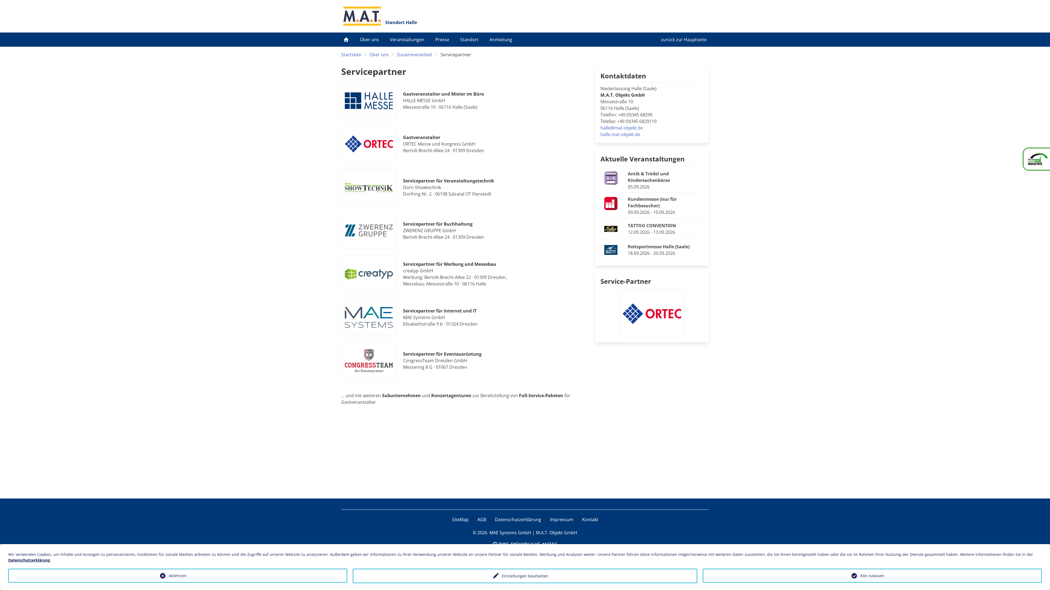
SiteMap (460, 520)
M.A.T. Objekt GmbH (556, 533)
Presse (442, 40)
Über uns (369, 40)
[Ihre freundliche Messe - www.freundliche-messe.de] (525, 544)
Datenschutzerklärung (518, 520)
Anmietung (500, 40)
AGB (481, 520)
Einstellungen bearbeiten (525, 576)
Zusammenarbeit (414, 55)
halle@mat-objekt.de (621, 128)
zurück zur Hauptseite (684, 40)
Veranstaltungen (407, 40)
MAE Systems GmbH (510, 533)
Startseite (351, 55)
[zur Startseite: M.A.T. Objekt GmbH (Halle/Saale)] (362, 16)
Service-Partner (625, 281)
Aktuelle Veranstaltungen (642, 158)
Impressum (561, 520)
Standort (469, 40)
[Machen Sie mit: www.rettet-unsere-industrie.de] (1036, 159)
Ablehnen (177, 575)
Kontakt (590, 520)
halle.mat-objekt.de (620, 134)
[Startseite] (346, 40)
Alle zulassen (872, 575)
